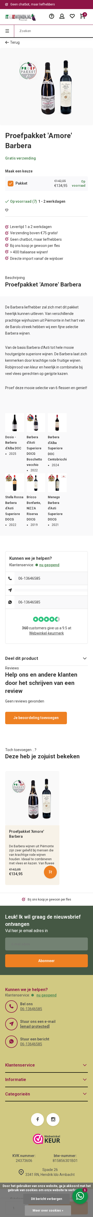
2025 (12, 454)
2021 (55, 525)
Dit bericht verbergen (46, 1199)
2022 (34, 470)
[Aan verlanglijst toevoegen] (6, 210)
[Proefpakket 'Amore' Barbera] (32, 798)
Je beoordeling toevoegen (36, 718)
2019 (34, 525)
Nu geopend (49, 565)
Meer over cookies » (48, 1210)
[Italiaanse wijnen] (20, 17)
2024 (55, 465)
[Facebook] (37, 1119)
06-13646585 (29, 578)
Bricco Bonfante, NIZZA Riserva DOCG (34, 508)
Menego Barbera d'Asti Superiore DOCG (55, 508)
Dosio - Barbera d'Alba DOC (13, 442)
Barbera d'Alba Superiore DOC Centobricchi (57, 448)
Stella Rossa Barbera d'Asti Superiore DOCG (14, 508)
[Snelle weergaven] (50, 872)
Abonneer (46, 961)
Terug (15, 42)
